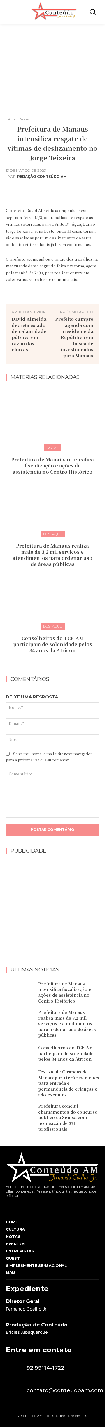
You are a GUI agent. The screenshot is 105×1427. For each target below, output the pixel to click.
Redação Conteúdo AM (42, 176)
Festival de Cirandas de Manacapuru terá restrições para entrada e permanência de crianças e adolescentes (68, 1083)
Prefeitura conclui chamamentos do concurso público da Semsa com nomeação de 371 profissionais (68, 1117)
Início (10, 119)
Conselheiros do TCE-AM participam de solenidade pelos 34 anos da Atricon (52, 644)
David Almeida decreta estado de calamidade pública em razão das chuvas (29, 334)
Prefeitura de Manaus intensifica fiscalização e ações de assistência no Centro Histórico (52, 465)
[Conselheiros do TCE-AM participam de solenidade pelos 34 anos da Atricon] (52, 597)
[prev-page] (46, 663)
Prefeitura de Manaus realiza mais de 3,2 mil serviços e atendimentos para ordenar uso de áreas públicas (52, 554)
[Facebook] (7, 1205)
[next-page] (56, 663)
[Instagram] (18, 1205)
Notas (24, 119)
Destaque (52, 534)
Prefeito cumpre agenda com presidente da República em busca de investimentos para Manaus (74, 337)
